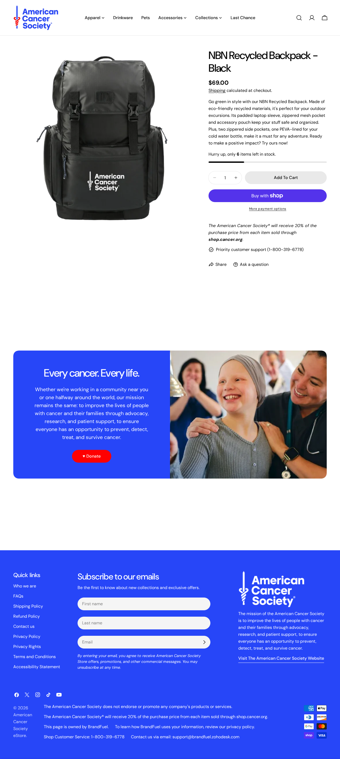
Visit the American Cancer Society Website (281, 658)
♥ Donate (92, 456)
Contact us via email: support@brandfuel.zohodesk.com (185, 737)
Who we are (24, 586)
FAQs (18, 596)
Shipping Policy (28, 606)
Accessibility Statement (36, 667)
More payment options (267, 209)
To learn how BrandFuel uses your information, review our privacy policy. (185, 727)
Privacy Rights (27, 646)
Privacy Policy (26, 636)
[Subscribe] (204, 642)
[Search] (299, 17)
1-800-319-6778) (286, 249)
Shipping (217, 90)
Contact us (24, 626)
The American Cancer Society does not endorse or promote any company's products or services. (138, 706)
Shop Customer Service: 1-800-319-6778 (84, 737)
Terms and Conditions (34, 656)
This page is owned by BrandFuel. (76, 727)
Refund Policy (26, 616)
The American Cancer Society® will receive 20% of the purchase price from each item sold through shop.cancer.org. (156, 716)
